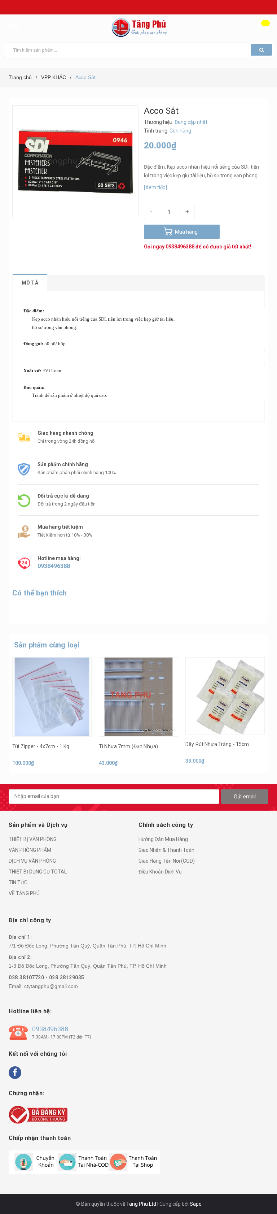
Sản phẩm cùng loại (47, 645)
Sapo (196, 1204)
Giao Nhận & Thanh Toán (166, 850)
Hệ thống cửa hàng (248, 7)
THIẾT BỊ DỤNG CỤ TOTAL (38, 872)
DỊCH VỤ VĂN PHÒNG (32, 861)
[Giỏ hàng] (264, 27)
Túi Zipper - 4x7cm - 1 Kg (41, 746)
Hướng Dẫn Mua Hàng (163, 839)
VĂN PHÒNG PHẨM (30, 850)
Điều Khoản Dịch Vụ (160, 872)
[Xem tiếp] (155, 187)
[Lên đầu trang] (261, 1192)
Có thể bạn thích (39, 593)
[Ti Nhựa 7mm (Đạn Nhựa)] (138, 697)
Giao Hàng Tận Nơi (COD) (166, 861)
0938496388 (180, 247)
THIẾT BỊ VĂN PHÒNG (33, 839)
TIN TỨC (18, 882)
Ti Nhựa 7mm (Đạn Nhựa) (128, 746)
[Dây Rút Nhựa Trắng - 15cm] (225, 696)
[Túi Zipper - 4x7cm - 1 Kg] (52, 697)
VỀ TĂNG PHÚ (24, 893)
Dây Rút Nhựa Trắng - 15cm (217, 744)
